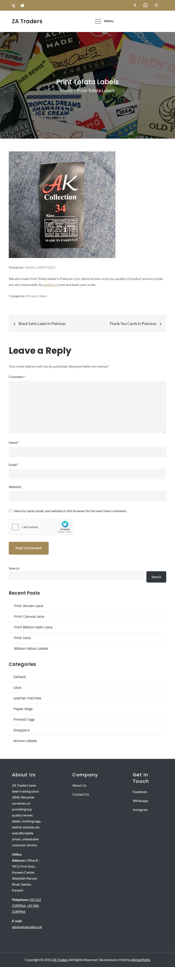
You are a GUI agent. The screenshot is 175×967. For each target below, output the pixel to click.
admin (30, 267)
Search (14, 568)
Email (14, 464)
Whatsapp (140, 801)
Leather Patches (27, 698)
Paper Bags (23, 708)
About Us (79, 785)
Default (19, 676)
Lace (17, 687)
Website (15, 487)
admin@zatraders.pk (27, 927)
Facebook (140, 792)
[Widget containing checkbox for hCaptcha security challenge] (41, 527)
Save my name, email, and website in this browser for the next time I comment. (70, 511)
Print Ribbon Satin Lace (33, 627)
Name (14, 442)
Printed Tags (24, 719)
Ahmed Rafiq (140, 960)
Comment (17, 377)
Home (66, 90)
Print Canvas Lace (29, 616)
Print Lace (22, 637)
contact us (50, 285)
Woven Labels (36, 296)
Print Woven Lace (28, 605)
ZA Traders (27, 21)
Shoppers (21, 730)
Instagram (140, 810)
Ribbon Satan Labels (31, 648)
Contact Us (80, 794)
